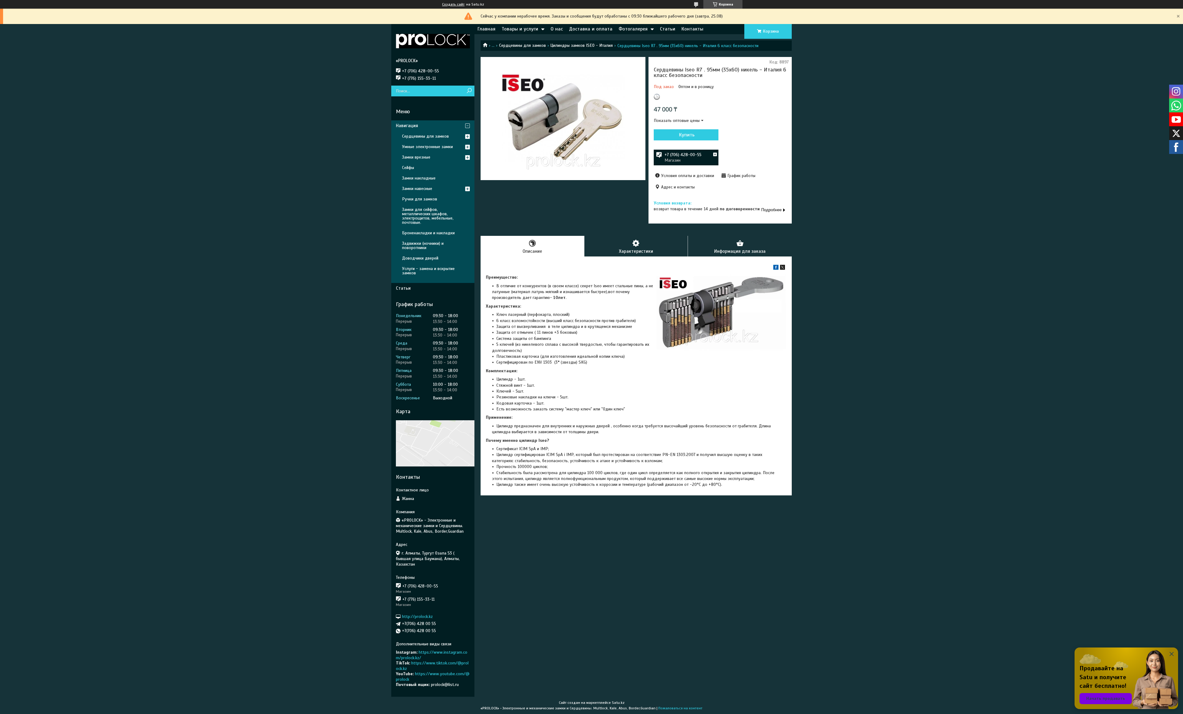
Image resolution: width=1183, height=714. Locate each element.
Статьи (667, 29)
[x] (782, 268)
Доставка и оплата (590, 29)
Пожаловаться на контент (680, 708)
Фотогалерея (633, 29)
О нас (557, 29)
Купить (687, 135)
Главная (486, 29)
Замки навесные (417, 188)
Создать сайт (453, 4)
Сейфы (408, 167)
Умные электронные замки (427, 146)
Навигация (407, 125)
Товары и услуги (520, 29)
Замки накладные (419, 178)
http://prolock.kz (417, 616)
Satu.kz (618, 702)
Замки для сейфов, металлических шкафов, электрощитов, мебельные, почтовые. (427, 216)
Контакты (692, 29)
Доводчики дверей (420, 258)
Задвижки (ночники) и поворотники (423, 245)
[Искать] (469, 91)
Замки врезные (416, 157)
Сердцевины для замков (522, 45)
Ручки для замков (419, 199)
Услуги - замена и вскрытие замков (428, 271)
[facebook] (776, 268)
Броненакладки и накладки (428, 233)
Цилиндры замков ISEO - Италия (581, 45)
